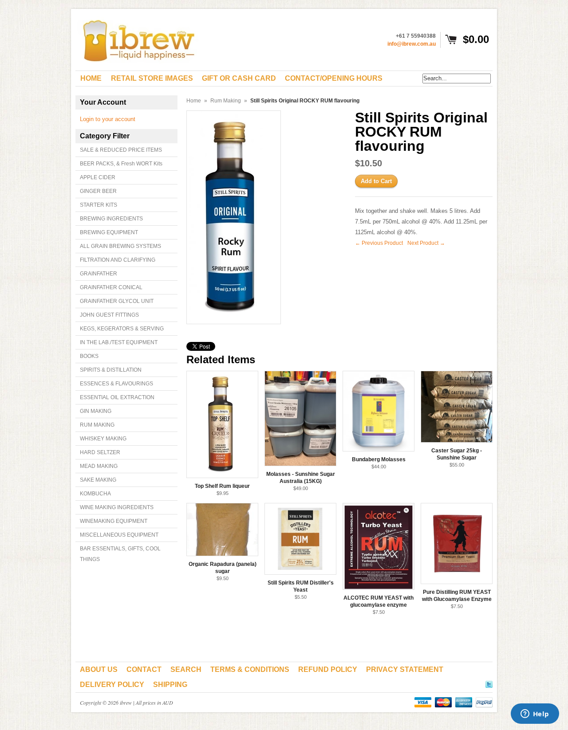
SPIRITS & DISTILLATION (111, 370)
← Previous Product (379, 243)
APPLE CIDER (97, 177)
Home (193, 101)
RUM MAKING (97, 425)
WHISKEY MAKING (103, 439)
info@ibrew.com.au (411, 44)
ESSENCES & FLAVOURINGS (116, 384)
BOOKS (89, 356)
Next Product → (426, 243)
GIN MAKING (95, 411)
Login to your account (107, 119)
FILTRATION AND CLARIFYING (117, 260)
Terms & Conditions (249, 669)
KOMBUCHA (95, 494)
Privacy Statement (404, 669)
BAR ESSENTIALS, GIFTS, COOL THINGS (120, 554)
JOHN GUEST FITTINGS (109, 315)
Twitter (489, 683)
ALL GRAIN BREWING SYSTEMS (120, 246)
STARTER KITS (98, 205)
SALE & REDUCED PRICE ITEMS (121, 150)
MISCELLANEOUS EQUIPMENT (119, 535)
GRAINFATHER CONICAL (111, 287)
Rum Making (225, 101)
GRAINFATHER (98, 274)
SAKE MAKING (98, 480)
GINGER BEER (98, 191)
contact (144, 669)
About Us (99, 669)
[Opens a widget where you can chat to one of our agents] (534, 714)
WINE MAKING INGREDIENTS (117, 507)
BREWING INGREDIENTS (111, 219)
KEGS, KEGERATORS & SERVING (122, 329)
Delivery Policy (112, 684)
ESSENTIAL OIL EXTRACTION (117, 397)
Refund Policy (327, 669)
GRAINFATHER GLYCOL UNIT (117, 301)
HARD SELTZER (100, 452)
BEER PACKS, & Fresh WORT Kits (121, 164)
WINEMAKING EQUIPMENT (113, 521)
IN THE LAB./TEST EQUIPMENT (119, 342)
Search (185, 669)
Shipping (170, 684)
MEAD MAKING (99, 466)
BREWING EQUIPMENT (109, 232)
